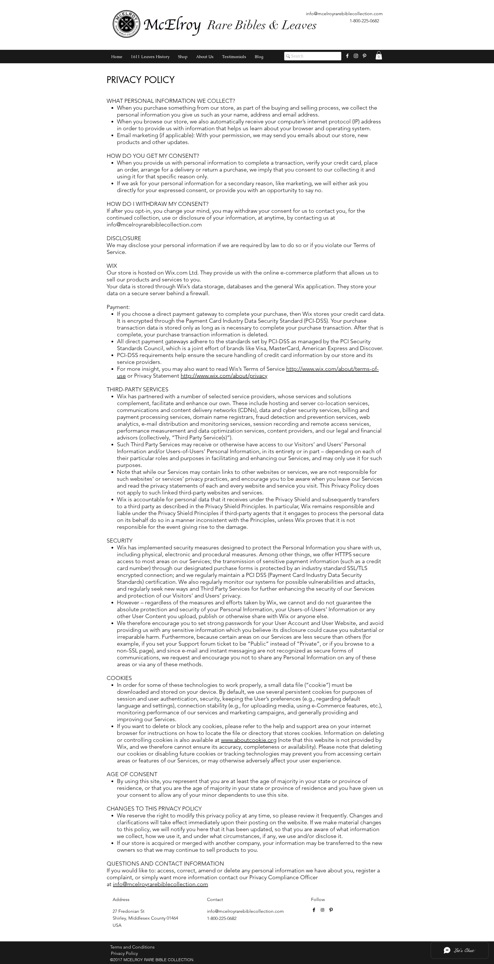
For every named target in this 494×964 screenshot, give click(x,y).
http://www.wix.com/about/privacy (224, 375)
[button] (378, 55)
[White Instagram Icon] (356, 56)
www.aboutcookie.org (248, 739)
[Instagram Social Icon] (322, 910)
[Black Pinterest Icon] (331, 910)
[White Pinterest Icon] (364, 56)
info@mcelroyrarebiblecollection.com (344, 13)
